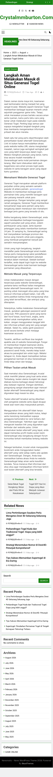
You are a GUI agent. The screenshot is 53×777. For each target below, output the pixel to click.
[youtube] (33, 10)
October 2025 (11, 710)
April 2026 (9, 679)
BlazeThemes (27, 763)
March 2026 (10, 684)
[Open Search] (45, 32)
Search (7, 575)
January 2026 (11, 695)
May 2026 (9, 673)
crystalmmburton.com (26, 17)
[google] (29, 10)
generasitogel (36, 189)
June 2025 (9, 731)
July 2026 (9, 663)
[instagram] (22, 10)
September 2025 (12, 716)
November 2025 (12, 705)
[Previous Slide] (45, 2)
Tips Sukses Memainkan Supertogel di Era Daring (10, 3)
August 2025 (10, 721)
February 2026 (11, 689)
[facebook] (19, 10)
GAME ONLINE (11, 69)
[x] (26, 10)
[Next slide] (49, 2)
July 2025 (9, 726)
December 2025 (12, 700)
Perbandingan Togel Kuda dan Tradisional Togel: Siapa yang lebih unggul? (24, 532)
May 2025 (9, 737)
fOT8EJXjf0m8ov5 (14, 92)
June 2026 (9, 668)
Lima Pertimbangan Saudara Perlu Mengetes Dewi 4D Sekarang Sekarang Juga (26, 516)
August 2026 (10, 658)
